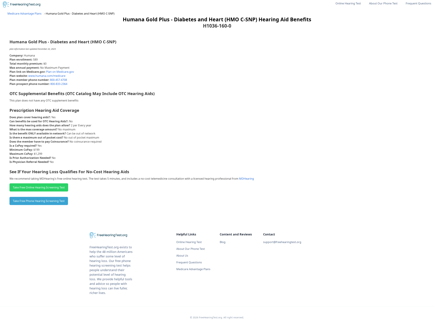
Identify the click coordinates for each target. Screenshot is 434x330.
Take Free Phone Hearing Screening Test (39, 201)
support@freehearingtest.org (282, 242)
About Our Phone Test (383, 3)
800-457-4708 (58, 80)
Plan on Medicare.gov (60, 72)
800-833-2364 (58, 84)
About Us (182, 255)
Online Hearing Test (348, 3)
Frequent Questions (418, 3)
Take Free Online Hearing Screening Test (39, 187)
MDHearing (246, 178)
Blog (222, 242)
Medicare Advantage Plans (24, 13)
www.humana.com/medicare (46, 76)
